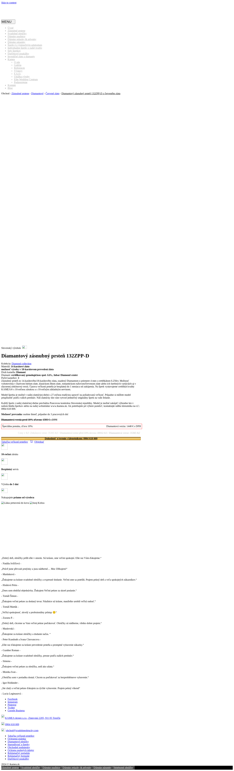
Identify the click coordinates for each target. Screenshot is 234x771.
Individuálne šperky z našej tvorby (25, 48)
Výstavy (18, 70)
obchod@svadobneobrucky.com (22, 730)
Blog (10, 88)
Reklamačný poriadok (19, 753)
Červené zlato (52, 93)
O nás (17, 62)
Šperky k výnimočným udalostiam (25, 45)
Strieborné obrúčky (123, 767)
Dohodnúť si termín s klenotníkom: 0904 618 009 (71, 438)
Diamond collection (21, 363)
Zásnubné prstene (16, 30)
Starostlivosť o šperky (19, 744)
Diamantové (37, 93)
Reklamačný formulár (18, 756)
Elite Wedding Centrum (26, 79)
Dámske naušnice (16, 36)
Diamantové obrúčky (18, 741)
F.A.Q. (17, 73)
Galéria (17, 65)
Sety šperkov (14, 50)
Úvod (10, 27)
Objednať (39, 441)
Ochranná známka (17, 738)
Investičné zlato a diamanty (21, 56)
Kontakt (12, 85)
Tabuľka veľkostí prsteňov (14, 441)
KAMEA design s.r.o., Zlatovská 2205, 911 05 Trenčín (32, 718)
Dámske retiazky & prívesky (22, 39)
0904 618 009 (12, 724)
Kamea (11, 59)
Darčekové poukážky (18, 53)
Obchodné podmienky (19, 747)
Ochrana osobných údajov (21, 750)
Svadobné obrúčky (17, 33)
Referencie (19, 68)
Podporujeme (20, 82)
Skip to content (8, 2)
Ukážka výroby (22, 76)
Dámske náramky (16, 42)
